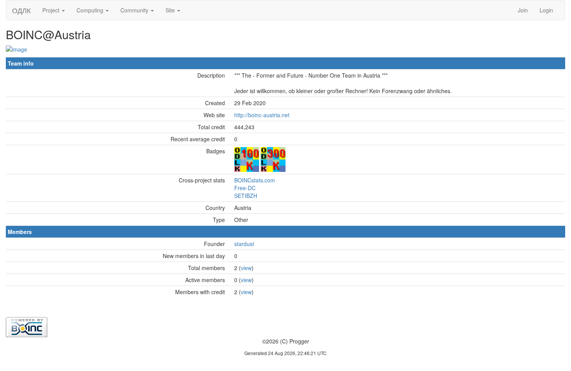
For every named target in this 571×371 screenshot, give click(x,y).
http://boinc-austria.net (261, 115)
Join (523, 10)
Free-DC (245, 188)
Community (135, 10)
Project (51, 10)
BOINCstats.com (254, 180)
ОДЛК (21, 10)
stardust (244, 244)
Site (170, 10)
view (246, 268)
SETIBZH (245, 195)
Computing (91, 10)
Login (546, 10)
